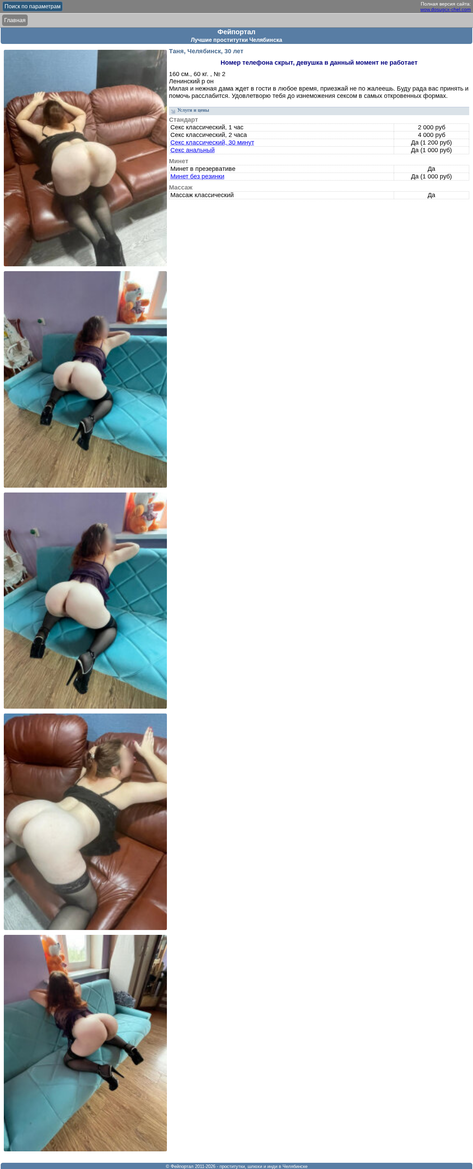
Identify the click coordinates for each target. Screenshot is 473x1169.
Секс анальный (192, 150)
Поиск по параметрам (33, 6)
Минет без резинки (197, 176)
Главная (15, 20)
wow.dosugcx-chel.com (445, 9)
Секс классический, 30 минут (212, 142)
